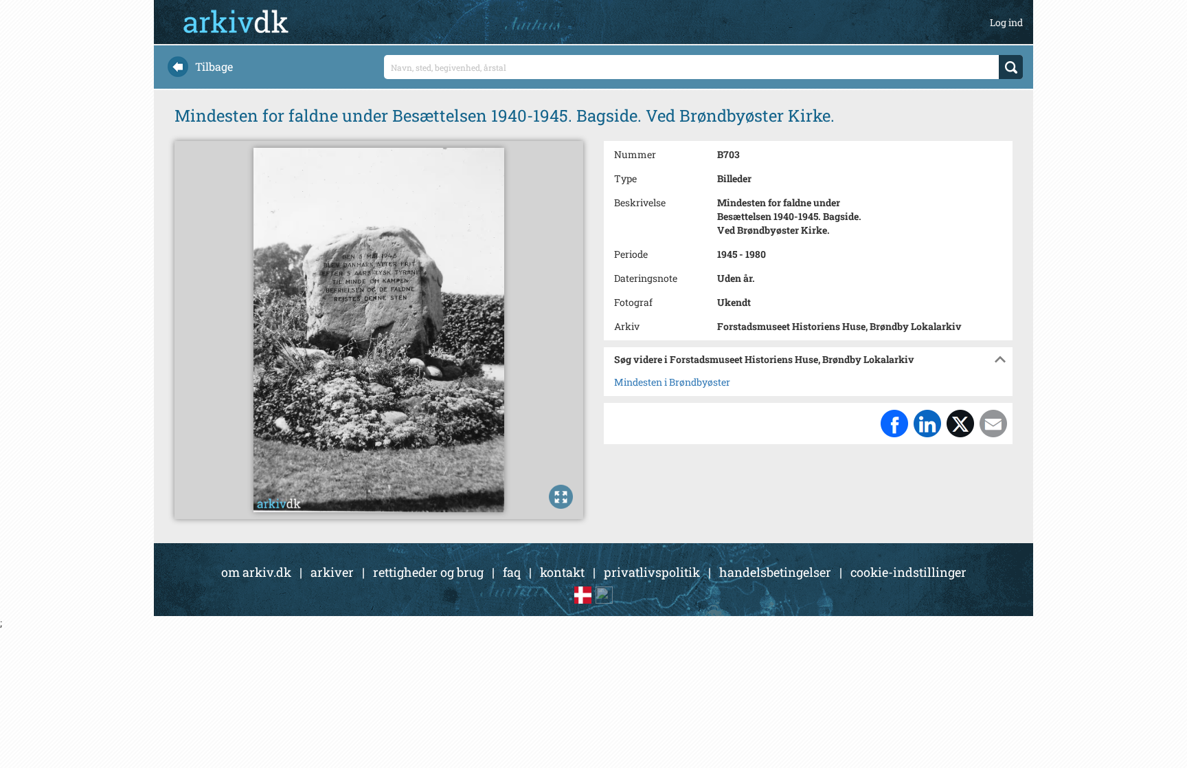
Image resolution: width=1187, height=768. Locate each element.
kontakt (562, 572)
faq (512, 572)
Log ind (1006, 22)
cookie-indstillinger (908, 572)
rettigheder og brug (428, 572)
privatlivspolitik (652, 572)
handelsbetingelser (775, 572)
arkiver (332, 572)
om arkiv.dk (256, 572)
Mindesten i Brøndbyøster (672, 381)
